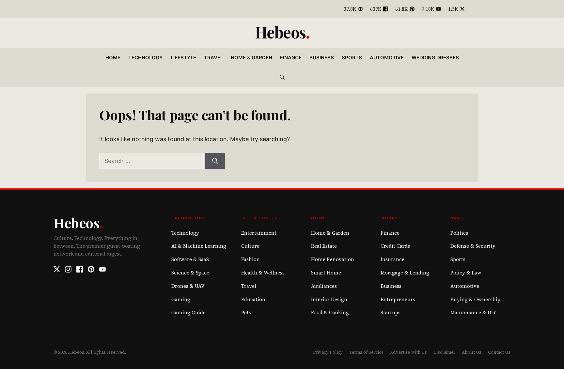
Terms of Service (366, 352)
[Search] (215, 161)
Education (253, 299)
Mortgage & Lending (405, 272)
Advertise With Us (408, 352)
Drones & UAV (188, 286)
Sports (352, 57)
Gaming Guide (188, 312)
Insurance (392, 259)
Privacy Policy (328, 352)
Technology (145, 57)
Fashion (250, 259)
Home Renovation (332, 259)
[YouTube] (102, 269)
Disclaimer (444, 352)
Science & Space (190, 272)
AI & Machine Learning (198, 246)
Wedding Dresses (435, 57)
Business (321, 57)
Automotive (387, 57)
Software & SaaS (190, 259)
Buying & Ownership (475, 299)
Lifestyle (183, 57)
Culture (250, 246)
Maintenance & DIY (473, 312)
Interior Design (329, 299)
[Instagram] (68, 269)
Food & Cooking (330, 312)
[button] (282, 77)
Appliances (324, 286)
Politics (459, 232)
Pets (246, 312)
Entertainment (258, 232)
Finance (291, 57)
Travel (213, 57)
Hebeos (280, 32)
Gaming (180, 299)
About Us (471, 352)
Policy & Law (465, 272)
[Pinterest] (91, 269)
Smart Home (326, 272)
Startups (390, 312)
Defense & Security (472, 246)
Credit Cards (395, 246)
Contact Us (499, 352)
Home (112, 57)
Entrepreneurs (398, 299)
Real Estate (324, 246)
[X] (57, 269)
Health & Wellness (263, 272)
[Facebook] (79, 269)
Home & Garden (251, 57)
